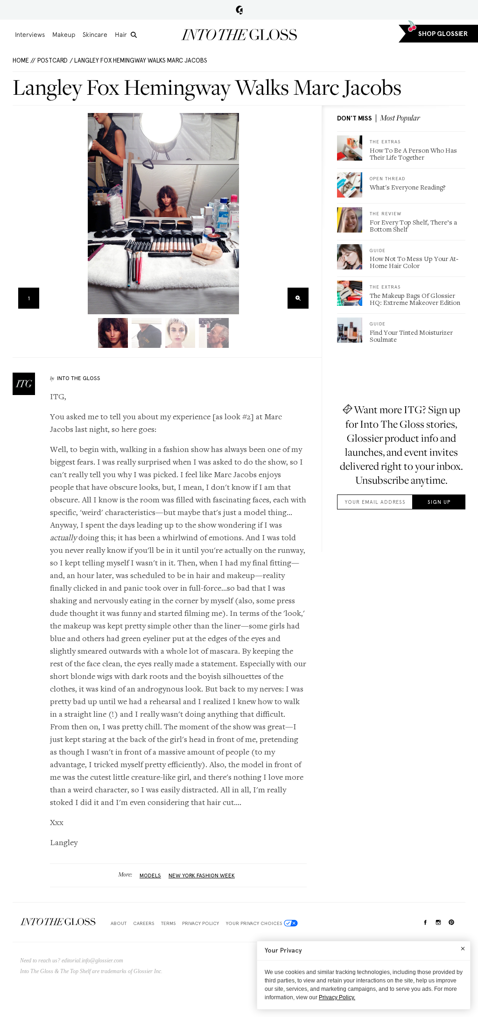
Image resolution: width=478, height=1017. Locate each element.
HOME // (24, 60)
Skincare (95, 34)
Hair (121, 34)
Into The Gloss (78, 378)
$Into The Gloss (58, 921)
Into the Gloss (239, 34)
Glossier (239, 9)
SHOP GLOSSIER (443, 34)
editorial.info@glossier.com (92, 960)
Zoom (298, 298)
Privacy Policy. (337, 997)
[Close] (463, 948)
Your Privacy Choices (254, 923)
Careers (143, 923)
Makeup (63, 34)
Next (304, 214)
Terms (168, 923)
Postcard (52, 60)
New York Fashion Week (202, 875)
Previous (23, 214)
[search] (134, 35)
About (119, 923)
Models (150, 875)
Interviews (30, 34)
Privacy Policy (200, 923)
